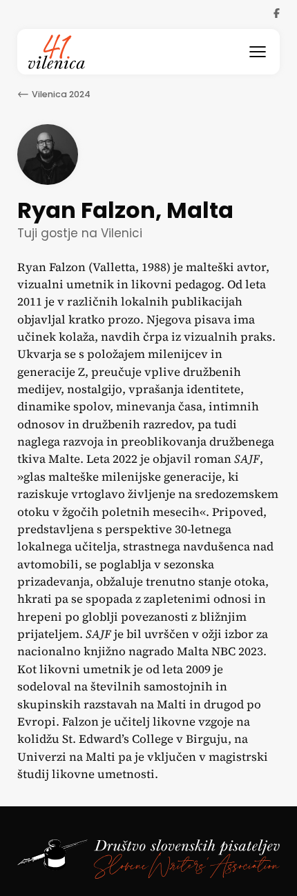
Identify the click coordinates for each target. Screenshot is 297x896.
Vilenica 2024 (61, 94)
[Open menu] (258, 52)
